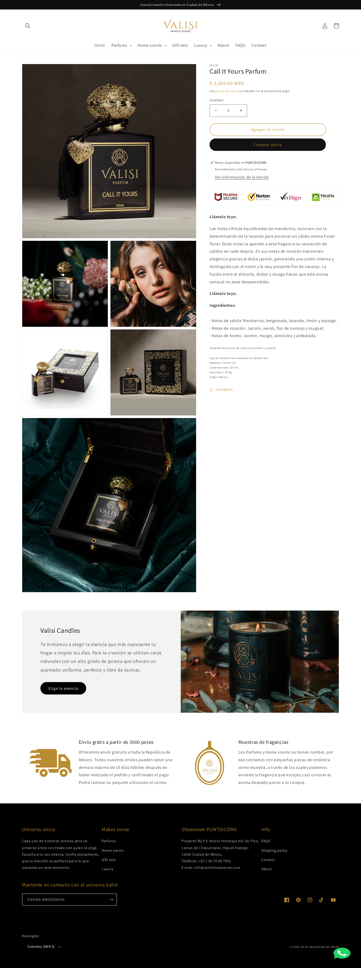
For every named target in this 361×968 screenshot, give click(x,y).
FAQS (265, 840)
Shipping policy (274, 850)
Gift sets (109, 859)
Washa (335, 946)
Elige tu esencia (63, 688)
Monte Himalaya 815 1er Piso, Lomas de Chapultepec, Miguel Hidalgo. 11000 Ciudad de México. (220, 847)
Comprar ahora (267, 144)
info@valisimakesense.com (217, 867)
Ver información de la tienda (242, 177)
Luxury (107, 868)
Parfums (109, 840)
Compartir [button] (224, 389)
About (266, 868)
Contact (268, 859)
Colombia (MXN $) (40, 946)
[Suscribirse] (111, 899)
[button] (28, 26)
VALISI (304, 946)
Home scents (113, 850)
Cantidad (216, 100)
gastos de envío (227, 91)
